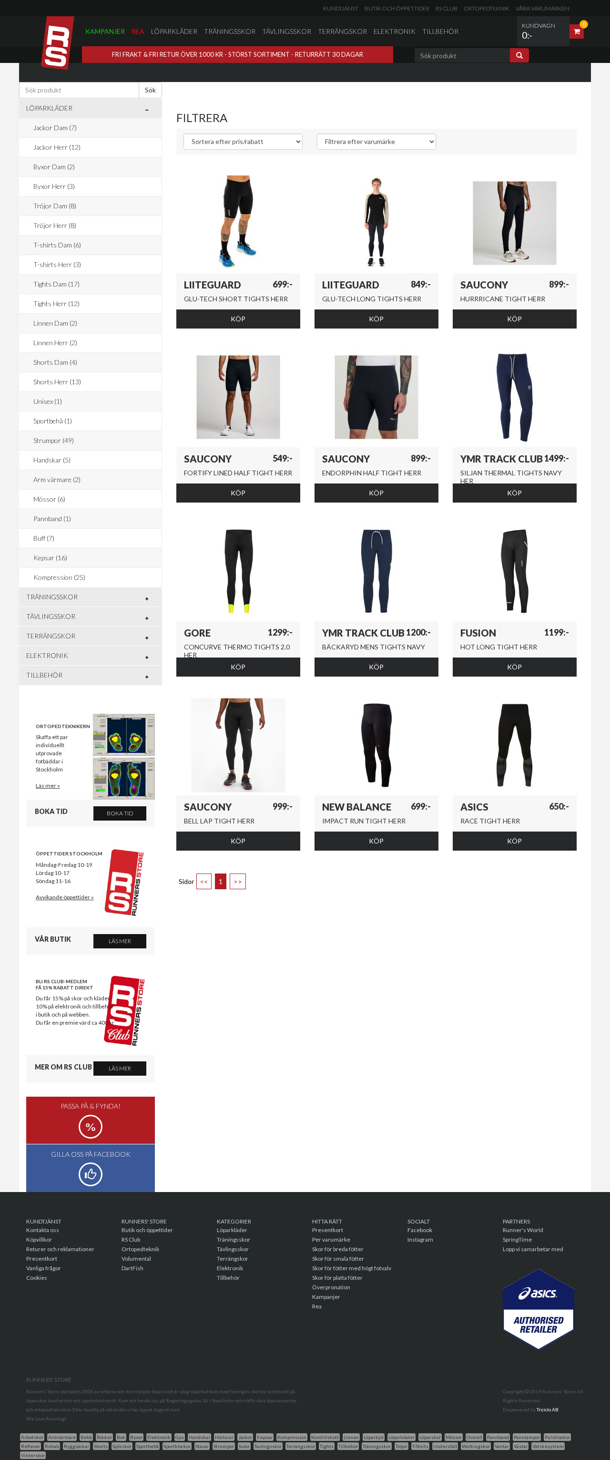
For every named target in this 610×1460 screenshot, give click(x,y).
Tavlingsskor (268, 1446)
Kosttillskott (325, 1437)
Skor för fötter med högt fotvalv (351, 1268)
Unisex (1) (47, 401)
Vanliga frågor (43, 1268)
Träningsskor (229, 31)
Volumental (136, 1258)
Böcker (104, 1437)
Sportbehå (147, 1446)
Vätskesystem (548, 1446)
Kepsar (265, 1437)
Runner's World (523, 1230)
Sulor (244, 1446)
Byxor (136, 1437)
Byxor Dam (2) (54, 167)
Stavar (202, 1446)
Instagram (420, 1239)
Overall (474, 1437)
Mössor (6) (49, 499)
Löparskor (430, 1437)
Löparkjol (374, 1437)
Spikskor (122, 1446)
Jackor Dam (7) (55, 127)
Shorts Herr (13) (57, 382)
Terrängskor (342, 31)
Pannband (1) (52, 518)
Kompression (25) (59, 577)
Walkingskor (476, 1446)
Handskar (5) (52, 460)
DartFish (132, 1268)
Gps (179, 1437)
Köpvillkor (39, 1239)
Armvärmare (62, 1437)
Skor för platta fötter (337, 1277)
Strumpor (224, 1446)
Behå (86, 1437)
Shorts (101, 1446)
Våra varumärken (542, 8)
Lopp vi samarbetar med (533, 1249)
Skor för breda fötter (338, 1249)
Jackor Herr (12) (57, 147)
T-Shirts (420, 1446)
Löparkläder (174, 31)
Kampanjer (105, 31)
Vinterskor (33, 1455)
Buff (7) (43, 538)
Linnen (351, 1437)
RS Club (447, 8)
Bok (121, 1437)
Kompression (291, 1437)
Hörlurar (224, 1437)
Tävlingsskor (286, 31)
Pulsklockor (557, 1437)
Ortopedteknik (486, 8)
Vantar (502, 1446)
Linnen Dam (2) (55, 323)
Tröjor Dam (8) (54, 206)
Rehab (52, 1446)
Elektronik (395, 31)
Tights (327, 1446)
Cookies (36, 1277)
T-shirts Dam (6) (57, 245)
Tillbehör (440, 31)
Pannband (498, 1437)
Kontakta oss (42, 1230)
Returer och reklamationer (60, 1249)
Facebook (419, 1230)
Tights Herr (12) (56, 303)
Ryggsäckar (76, 1446)
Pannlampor (527, 1437)
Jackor (245, 1437)
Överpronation (331, 1287)
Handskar (199, 1437)
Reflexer (30, 1446)
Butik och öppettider (397, 8)
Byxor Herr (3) (54, 186)
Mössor (454, 1437)
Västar (521, 1446)
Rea (138, 31)
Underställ (445, 1446)
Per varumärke (331, 1239)
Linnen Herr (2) (55, 343)
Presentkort (41, 1258)
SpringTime (517, 1239)
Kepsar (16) (50, 558)
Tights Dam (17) (56, 284)
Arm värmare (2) (57, 479)
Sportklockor (177, 1446)
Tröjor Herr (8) (54, 225)
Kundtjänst (340, 8)
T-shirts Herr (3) (57, 264)
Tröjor (401, 1446)
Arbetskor (32, 1437)
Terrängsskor (300, 1446)
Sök (150, 90)
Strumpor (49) (53, 440)
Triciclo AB (548, 1409)
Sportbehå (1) (52, 421)
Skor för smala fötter (338, 1258)
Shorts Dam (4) (55, 362)
